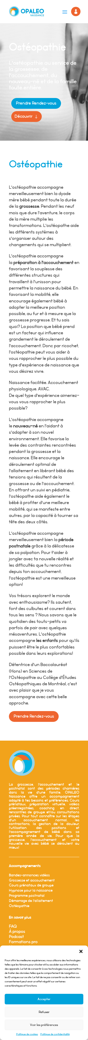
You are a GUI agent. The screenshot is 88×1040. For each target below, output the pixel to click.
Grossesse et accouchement (32, 880)
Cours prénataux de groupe (31, 885)
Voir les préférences (44, 1025)
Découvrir (23, 116)
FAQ (13, 926)
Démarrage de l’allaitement (31, 901)
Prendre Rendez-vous (36, 103)
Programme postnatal (27, 895)
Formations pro (23, 942)
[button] (81, 951)
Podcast (16, 936)
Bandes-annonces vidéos (29, 875)
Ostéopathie (19, 906)
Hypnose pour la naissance (31, 890)
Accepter (44, 999)
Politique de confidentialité (55, 1034)
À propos (17, 931)
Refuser (44, 1012)
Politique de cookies (27, 1034)
